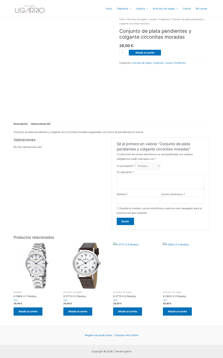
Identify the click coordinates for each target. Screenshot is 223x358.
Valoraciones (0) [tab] (40, 123)
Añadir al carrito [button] (28, 311)
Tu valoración (125, 172)
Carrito (187, 8)
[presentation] (129, 8)
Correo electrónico (173, 194)
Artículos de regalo (164, 8)
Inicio (109, 8)
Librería (140, 8)
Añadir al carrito (144, 52)
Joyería (153, 19)
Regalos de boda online (98, 335)
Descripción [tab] (21, 123)
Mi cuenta (201, 8)
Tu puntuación (126, 165)
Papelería (122, 8)
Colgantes (164, 19)
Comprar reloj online (126, 335)
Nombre (122, 194)
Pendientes (180, 63)
